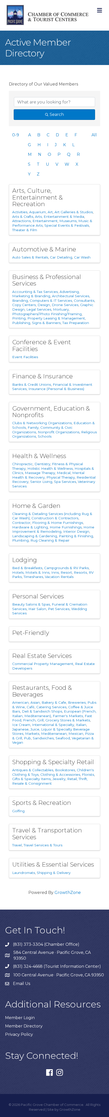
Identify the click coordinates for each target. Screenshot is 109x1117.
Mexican (75, 734)
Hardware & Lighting (30, 527)
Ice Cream (21, 725)
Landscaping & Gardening (34, 536)
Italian (81, 725)
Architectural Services (70, 296)
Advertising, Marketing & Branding (46, 294)
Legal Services (38, 309)
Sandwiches (43, 738)
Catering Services (51, 707)
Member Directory (24, 1026)
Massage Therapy (40, 473)
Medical (63, 473)
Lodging (24, 560)
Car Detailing (61, 257)
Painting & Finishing (76, 536)
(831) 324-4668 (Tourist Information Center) (57, 966)
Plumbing (20, 540)
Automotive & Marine (44, 249)
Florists (88, 774)
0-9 (15, 135)
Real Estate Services (42, 655)
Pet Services (58, 609)
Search (57, 114)
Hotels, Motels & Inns (30, 572)
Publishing (21, 323)
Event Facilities (25, 357)
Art (50, 212)
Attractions (21, 221)
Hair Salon (37, 609)
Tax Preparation (75, 323)
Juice (34, 729)
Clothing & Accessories (60, 774)
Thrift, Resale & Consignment (50, 781)
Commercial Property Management (42, 664)
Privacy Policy (19, 1034)
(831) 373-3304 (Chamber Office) (46, 944)
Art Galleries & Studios (74, 212)
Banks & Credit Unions (31, 384)
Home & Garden (36, 505)
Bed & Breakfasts (27, 568)
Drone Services (65, 305)
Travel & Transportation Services (47, 834)
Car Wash (82, 257)
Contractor (21, 523)
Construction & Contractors (54, 518)
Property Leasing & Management (56, 318)
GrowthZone (68, 892)
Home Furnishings (66, 527)
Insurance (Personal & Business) (56, 389)
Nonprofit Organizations (58, 432)
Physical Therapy (60, 477)
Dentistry (42, 464)
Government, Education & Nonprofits (51, 412)
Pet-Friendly (30, 632)
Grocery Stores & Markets (67, 720)
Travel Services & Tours (43, 845)
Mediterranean (54, 734)
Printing (19, 318)
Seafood (63, 738)
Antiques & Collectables (32, 770)
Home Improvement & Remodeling (53, 529)
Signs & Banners (46, 323)
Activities (19, 212)
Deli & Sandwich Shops (42, 711)
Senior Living (41, 482)
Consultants (84, 300)
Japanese (20, 729)
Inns (55, 572)
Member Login (20, 1017)
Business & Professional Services (46, 280)
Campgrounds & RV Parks (66, 568)
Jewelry (58, 779)
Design (44, 305)
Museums (68, 221)
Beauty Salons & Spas (31, 604)
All (94, 135)
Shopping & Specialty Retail (53, 762)
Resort (66, 572)
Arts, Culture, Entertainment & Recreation (37, 197)
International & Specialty (53, 725)
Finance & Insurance (42, 376)
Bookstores (65, 770)
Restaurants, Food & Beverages (42, 691)
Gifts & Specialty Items (31, 779)
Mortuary (61, 309)
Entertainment (45, 221)
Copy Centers (24, 305)
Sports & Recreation (41, 802)
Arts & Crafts (22, 216)
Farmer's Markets (68, 716)
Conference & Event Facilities (41, 345)
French (29, 720)
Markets (32, 734)
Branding (20, 300)
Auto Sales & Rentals (30, 257)
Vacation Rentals (59, 577)
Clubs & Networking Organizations (42, 423)
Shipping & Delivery (53, 873)
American (20, 702)
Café (30, 707)
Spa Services (65, 482)
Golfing (18, 811)
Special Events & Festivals (66, 225)
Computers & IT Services (51, 300)
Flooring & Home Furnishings (57, 523)
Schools (44, 436)
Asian (35, 702)
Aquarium (37, 212)
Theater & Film (24, 230)
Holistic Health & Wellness (50, 468)
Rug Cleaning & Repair (49, 540)
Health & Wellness (39, 456)
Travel (17, 845)
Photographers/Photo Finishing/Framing (47, 314)
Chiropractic (22, 464)
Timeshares (33, 577)
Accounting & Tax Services (35, 292)
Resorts (80, 572)
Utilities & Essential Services (53, 864)
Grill (40, 720)
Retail (72, 779)
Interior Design (76, 531)
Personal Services (38, 596)
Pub (27, 738)
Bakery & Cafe (54, 702)
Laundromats (23, 873)
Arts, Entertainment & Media (59, 216)
